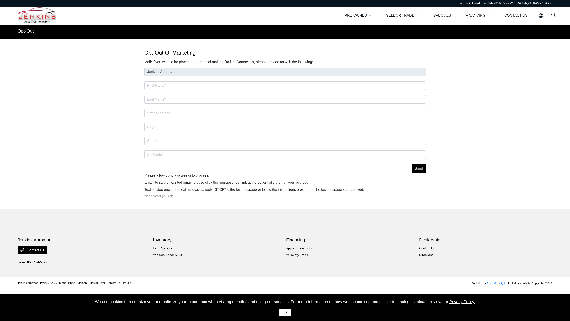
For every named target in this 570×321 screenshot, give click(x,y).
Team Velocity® (496, 283)
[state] (285, 141)
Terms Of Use (67, 283)
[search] (553, 16)
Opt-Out (126, 283)
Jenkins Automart (28, 283)
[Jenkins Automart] (37, 15)
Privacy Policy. (462, 302)
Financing (295, 239)
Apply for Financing (299, 248)
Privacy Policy (48, 283)
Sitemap (82, 283)
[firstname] (285, 85)
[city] (285, 127)
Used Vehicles (163, 248)
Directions (426, 255)
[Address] (285, 113)
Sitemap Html (97, 283)
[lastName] (285, 99)
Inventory (162, 239)
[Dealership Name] (285, 72)
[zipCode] (285, 154)
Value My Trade (297, 255)
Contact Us (35, 250)
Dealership (429, 239)
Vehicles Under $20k (167, 255)
